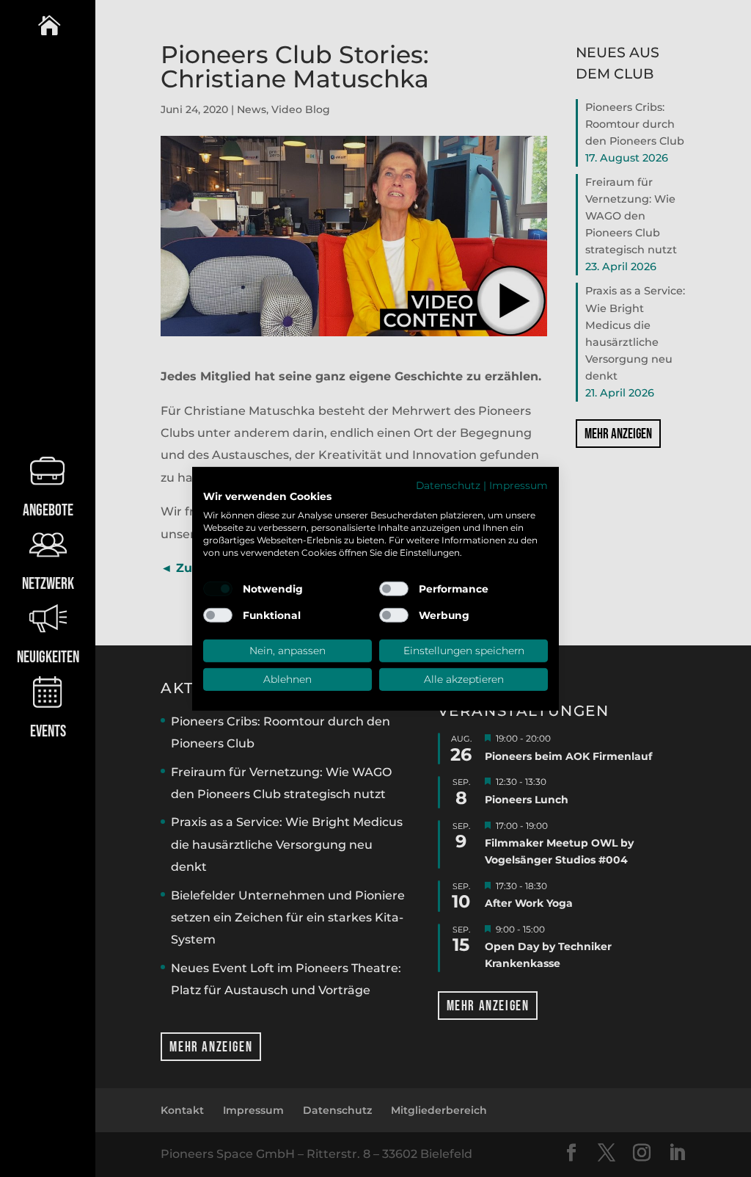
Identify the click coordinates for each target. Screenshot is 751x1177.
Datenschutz (448, 484)
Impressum (518, 484)
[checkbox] (217, 589)
